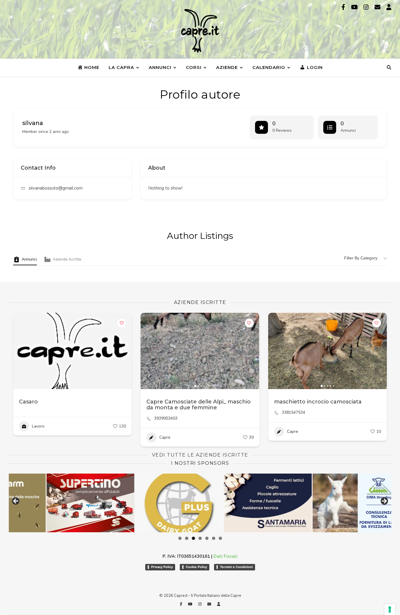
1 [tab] (180, 538)
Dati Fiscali (225, 556)
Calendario (268, 67)
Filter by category (360, 258)
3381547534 (293, 412)
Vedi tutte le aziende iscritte (200, 455)
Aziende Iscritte (67, 259)
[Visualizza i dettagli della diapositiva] (62, 503)
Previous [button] (16, 501)
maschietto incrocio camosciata (318, 401)
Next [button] (384, 501)
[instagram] (366, 7)
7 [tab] (220, 538)
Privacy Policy (162, 567)
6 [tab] (213, 538)
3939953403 (165, 418)
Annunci (160, 67)
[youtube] (355, 7)
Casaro (28, 401)
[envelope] (378, 7)
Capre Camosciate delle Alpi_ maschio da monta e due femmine (198, 404)
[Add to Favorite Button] (121, 323)
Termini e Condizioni (236, 567)
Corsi (193, 67)
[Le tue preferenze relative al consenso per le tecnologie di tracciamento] (389, 609)
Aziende (227, 67)
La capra (121, 67)
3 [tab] (193, 538)
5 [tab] (206, 538)
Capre (164, 437)
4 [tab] (200, 538)
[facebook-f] (344, 7)
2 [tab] (186, 538)
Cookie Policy (196, 567)
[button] (147, 351)
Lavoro (38, 426)
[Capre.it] (200, 31)
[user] (389, 7)
